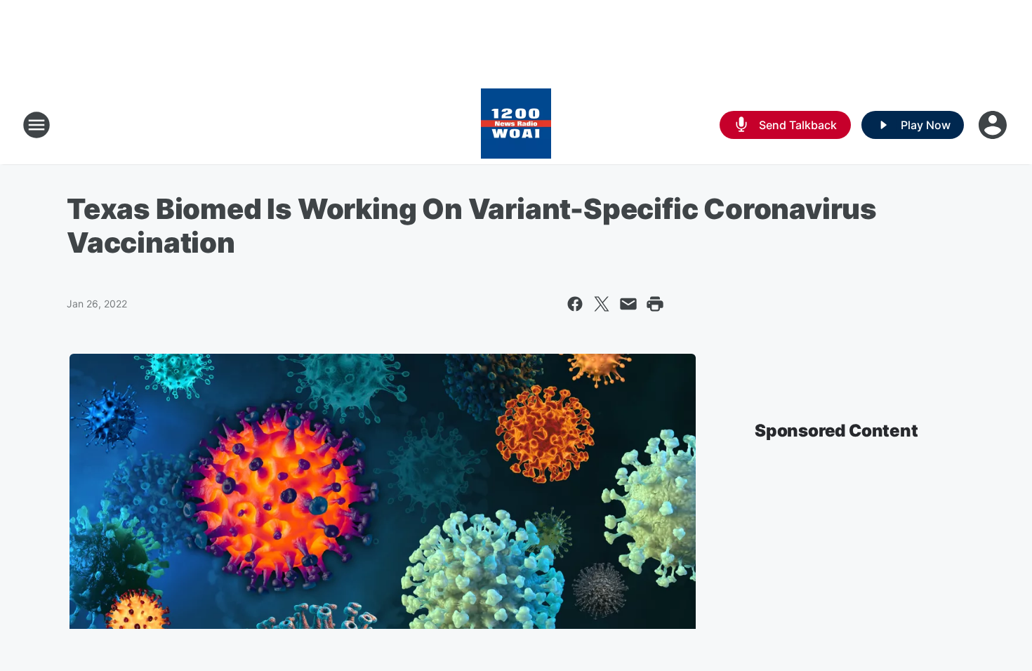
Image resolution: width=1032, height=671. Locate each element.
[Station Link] (516, 124)
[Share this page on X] (601, 304)
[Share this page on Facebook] (575, 304)
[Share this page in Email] (628, 304)
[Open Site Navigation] (36, 125)
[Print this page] (655, 304)
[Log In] (994, 125)
